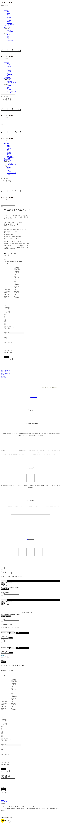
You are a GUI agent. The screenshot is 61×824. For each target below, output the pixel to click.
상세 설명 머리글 (5, 370)
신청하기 (3, 788)
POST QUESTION (5, 616)
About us (9, 30)
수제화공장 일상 (10, 31)
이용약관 (2, 800)
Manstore (9, 23)
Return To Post (4, 652)
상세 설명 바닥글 (5, 373)
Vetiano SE (6, 26)
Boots (8, 21)
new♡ (8, 11)
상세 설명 (3, 371)
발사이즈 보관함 (10, 40)
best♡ (8, 13)
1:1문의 (8, 39)
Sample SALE (7, 27)
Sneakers (9, 17)
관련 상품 (3, 377)
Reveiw (8, 34)
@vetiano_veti (33, 397)
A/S (8, 37)
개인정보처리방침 (4, 801)
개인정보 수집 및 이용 (7, 576)
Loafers (8, 18)
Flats (8, 16)
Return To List (4, 637)
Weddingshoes (10, 24)
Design (8, 42)
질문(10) (3, 376)
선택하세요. (7, 289)
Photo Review (7, 586)
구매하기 (3, 661)
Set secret (4, 636)
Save (10, 637)
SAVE (2, 584)
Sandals (9, 20)
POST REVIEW (5, 589)
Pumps (8, 14)
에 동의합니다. (11, 576)
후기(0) (3, 374)
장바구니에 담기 (5, 771)
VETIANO (6, 10)
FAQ (8, 36)
